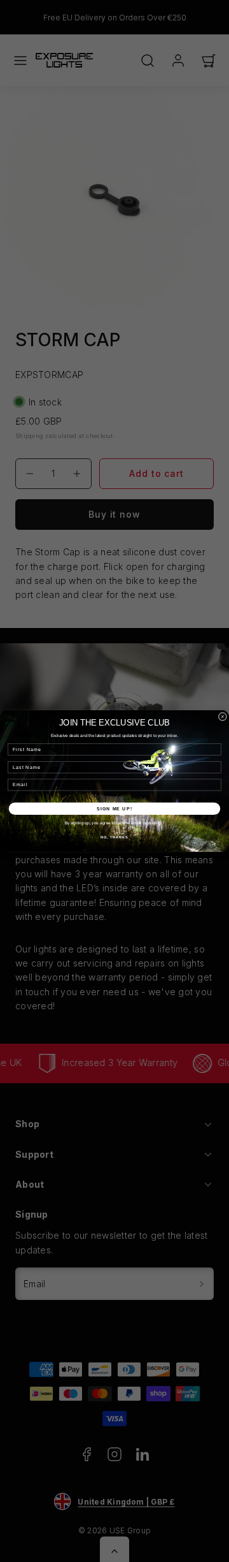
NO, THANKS (114, 837)
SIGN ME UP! (114, 808)
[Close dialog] (222, 716)
